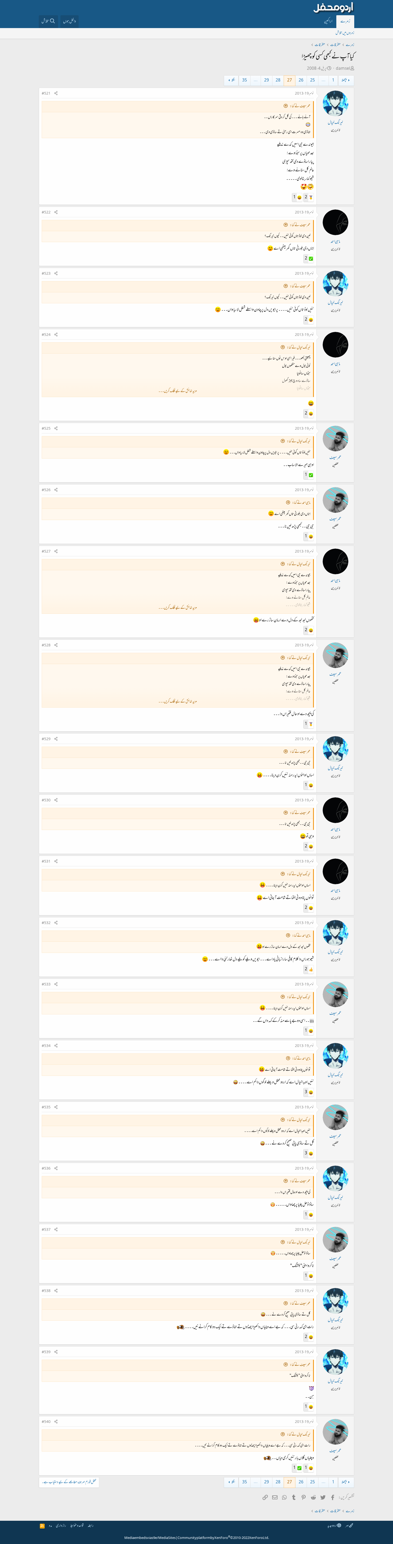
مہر (347, 1526)
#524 (46, 335)
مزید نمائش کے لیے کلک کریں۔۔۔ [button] (177, 391)
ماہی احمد (335, 242)
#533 (46, 985)
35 (244, 80)
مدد (50, 1526)
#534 (46, 1046)
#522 (46, 213)
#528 (46, 645)
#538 (46, 1291)
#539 (46, 1352)
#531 (46, 862)
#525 (46, 429)
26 (301, 80)
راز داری (61, 1526)
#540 (46, 1422)
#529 (46, 739)
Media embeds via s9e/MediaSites (150, 1538)
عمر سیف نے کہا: (300, 106)
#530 (46, 800)
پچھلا (344, 80)
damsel (343, 68)
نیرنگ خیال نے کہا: (298, 347)
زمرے (345, 22)
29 (266, 80)
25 (312, 80)
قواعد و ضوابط (76, 1526)
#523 (46, 274)
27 (289, 80)
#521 (46, 94)
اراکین (328, 22)
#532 (46, 923)
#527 (46, 552)
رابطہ (91, 1526)
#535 (46, 1107)
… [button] (323, 80)
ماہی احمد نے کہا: (301, 503)
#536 (46, 1169)
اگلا (233, 80)
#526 (46, 490)
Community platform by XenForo (223, 1538)
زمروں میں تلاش (345, 33)
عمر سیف (335, 458)
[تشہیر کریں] (55, 94)
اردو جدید (332, 1526)
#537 (46, 1230)
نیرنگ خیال (335, 123)
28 (278, 80)
